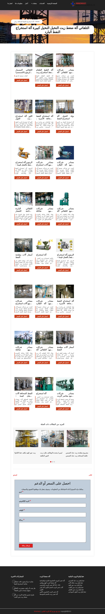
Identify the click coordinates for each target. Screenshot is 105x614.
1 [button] (50, 461)
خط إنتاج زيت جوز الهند (75, 585)
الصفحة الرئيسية (52, 3)
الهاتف (22, 510)
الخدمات (42, 3)
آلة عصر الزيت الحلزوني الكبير (49, 592)
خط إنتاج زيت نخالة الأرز (75, 583)
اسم (21, 491)
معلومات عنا (18, 3)
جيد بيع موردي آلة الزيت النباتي (50, 611)
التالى (90, 475)
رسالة (21, 519)
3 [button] (54, 461)
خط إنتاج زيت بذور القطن (76, 590)
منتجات (35, 3)
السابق (15, 475)
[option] (78, 443)
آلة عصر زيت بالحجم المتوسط (49, 594)
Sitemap (37, 611)
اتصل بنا (10, 3)
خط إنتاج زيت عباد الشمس (76, 581)
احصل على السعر (22, 80)
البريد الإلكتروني (25, 500)
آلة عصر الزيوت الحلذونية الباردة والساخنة (52, 581)
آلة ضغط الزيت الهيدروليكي (48, 583)
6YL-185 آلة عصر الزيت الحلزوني (50, 585)
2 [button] (52, 461)
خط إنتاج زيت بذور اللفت (75, 587)
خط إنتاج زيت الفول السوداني (77, 592)
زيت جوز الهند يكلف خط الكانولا (25, 453)
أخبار (26, 3)
